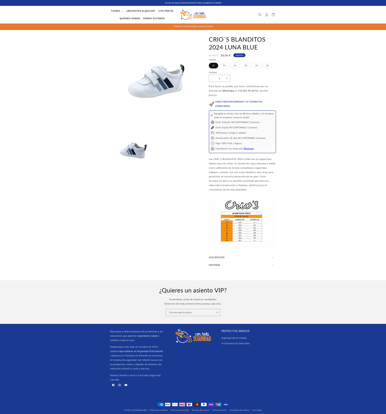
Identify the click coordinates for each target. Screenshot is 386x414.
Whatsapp (249, 148)
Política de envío (219, 410)
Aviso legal (257, 410)
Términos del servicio (201, 410)
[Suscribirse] (216, 312)
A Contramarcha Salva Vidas (235, 343)
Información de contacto (239, 410)
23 (248, 66)
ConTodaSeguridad (139, 410)
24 (258, 66)
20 (215, 66)
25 (269, 66)
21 (226, 66)
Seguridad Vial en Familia (234, 338)
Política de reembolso (159, 410)
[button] (260, 14)
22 (237, 66)
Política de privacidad (180, 410)
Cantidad (213, 72)
